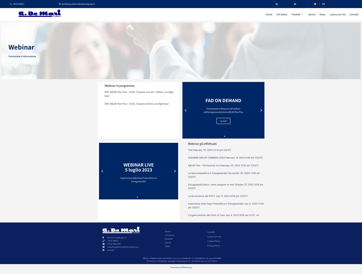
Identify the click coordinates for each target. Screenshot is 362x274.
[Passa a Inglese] (323, 4)
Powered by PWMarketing (181, 267)
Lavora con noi (337, 14)
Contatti (354, 14)
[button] (185, 110)
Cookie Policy (213, 241)
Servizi (311, 14)
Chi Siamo (282, 14)
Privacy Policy (213, 245)
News (323, 14)
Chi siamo (169, 235)
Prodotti (296, 14)
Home (269, 14)
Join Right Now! (161, 103)
